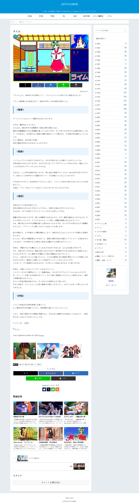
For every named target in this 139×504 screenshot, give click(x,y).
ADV (22, 364)
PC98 (28, 364)
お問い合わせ (69, 498)
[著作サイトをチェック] (44, 389)
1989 (16, 364)
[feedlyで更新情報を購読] (53, 389)
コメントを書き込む (51, 482)
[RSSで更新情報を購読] (57, 389)
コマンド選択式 (37, 364)
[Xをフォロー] (48, 389)
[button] (76, 85)
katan (41, 335)
